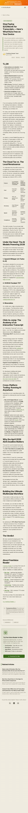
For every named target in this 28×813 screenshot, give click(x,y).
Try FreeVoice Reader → (9, 601)
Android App (7, 585)
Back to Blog (6, 15)
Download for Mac (15, 656)
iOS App (6, 579)
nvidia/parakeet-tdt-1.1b (9, 299)
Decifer (17, 420)
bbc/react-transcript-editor (10, 379)
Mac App (6, 572)
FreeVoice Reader (7, 566)
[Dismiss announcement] (26, 3)
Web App (6, 590)
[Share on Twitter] (9, 703)
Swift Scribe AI (20, 409)
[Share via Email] (18, 703)
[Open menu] (25, 7)
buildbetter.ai (19, 348)
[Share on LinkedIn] (14, 703)
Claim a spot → (18, 4)
